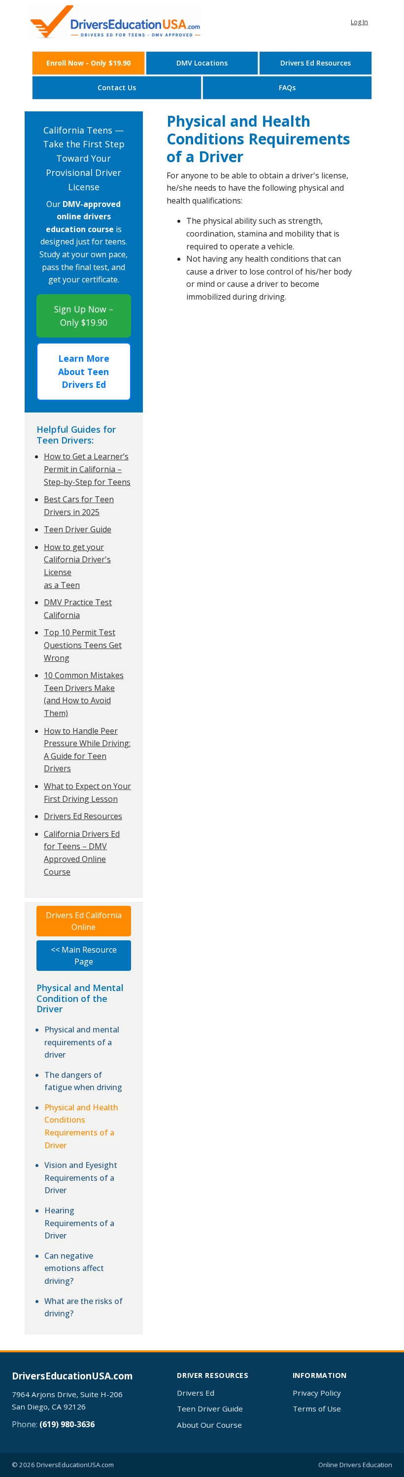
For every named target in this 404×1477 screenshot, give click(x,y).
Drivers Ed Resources (315, 63)
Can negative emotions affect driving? (74, 1268)
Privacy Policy (317, 1393)
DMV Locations (202, 63)
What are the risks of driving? (83, 1307)
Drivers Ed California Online (84, 921)
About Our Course (209, 1425)
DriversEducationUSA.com (72, 1376)
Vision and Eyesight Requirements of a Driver (80, 1178)
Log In (359, 21)
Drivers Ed (195, 1393)
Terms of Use (317, 1408)
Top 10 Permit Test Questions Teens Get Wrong (83, 645)
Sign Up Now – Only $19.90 (83, 315)
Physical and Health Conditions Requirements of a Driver (81, 1126)
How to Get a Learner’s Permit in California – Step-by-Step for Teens (87, 469)
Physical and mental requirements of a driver (81, 1042)
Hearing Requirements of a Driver (79, 1223)
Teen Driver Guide (77, 529)
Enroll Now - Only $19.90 (88, 63)
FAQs (287, 87)
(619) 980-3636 (67, 1424)
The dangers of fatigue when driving (83, 1081)
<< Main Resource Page (84, 955)
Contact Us (117, 87)
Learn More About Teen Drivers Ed (83, 371)
